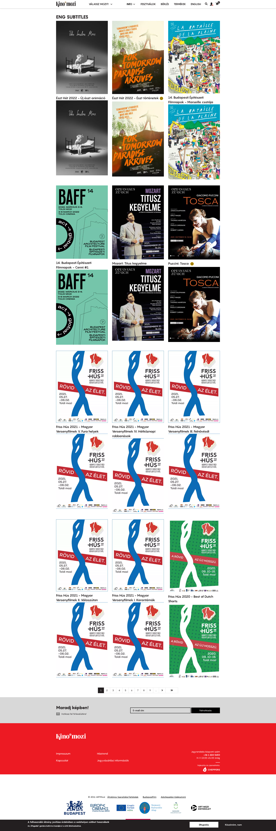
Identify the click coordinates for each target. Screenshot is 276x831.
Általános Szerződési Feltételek (122, 797)
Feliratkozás (206, 710)
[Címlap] (70, 4)
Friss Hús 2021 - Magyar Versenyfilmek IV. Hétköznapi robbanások (134, 431)
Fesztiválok (148, 4)
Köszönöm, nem (233, 824)
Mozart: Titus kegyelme (129, 263)
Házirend (102, 753)
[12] (161, 98)
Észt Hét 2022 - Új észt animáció (80, 98)
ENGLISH (196, 4)
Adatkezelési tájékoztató (173, 797)
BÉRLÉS (165, 4)
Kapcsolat (62, 760)
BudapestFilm (149, 797)
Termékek (180, 4)
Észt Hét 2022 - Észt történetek (135, 98)
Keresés (207, 3)
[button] (213, 4)
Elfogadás (204, 824)
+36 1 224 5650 (212, 755)
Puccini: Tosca (178, 263)
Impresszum (63, 753)
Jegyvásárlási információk (113, 760)
